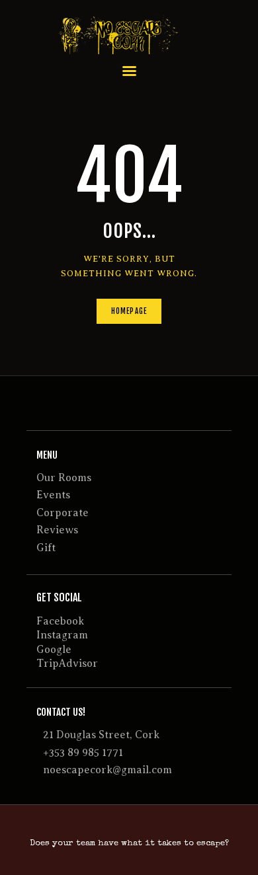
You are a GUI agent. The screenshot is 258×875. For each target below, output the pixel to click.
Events (53, 495)
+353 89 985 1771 (83, 753)
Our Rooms (63, 478)
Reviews (57, 530)
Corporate (62, 513)
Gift (46, 548)
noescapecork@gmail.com (107, 770)
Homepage (129, 311)
